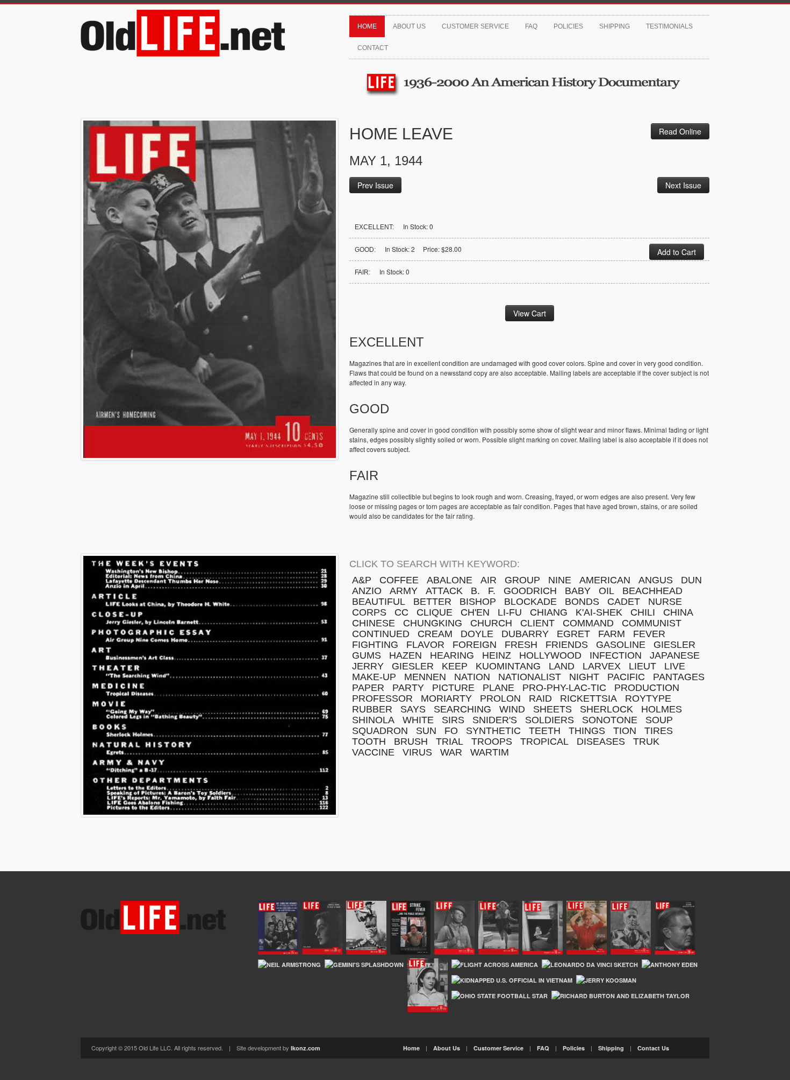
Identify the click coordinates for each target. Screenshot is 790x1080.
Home (367, 26)
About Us (409, 26)
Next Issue (683, 185)
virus (417, 752)
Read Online (680, 131)
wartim (489, 752)
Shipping (614, 26)
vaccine (373, 752)
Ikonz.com (305, 1048)
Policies (568, 26)
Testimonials (669, 26)
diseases (601, 741)
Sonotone (609, 720)
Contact (372, 48)
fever (649, 634)
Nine (559, 580)
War (451, 752)
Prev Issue (375, 185)
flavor (425, 644)
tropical (544, 741)
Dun (691, 580)
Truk (646, 741)
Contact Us (653, 1048)
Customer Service (475, 26)
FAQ (531, 26)
